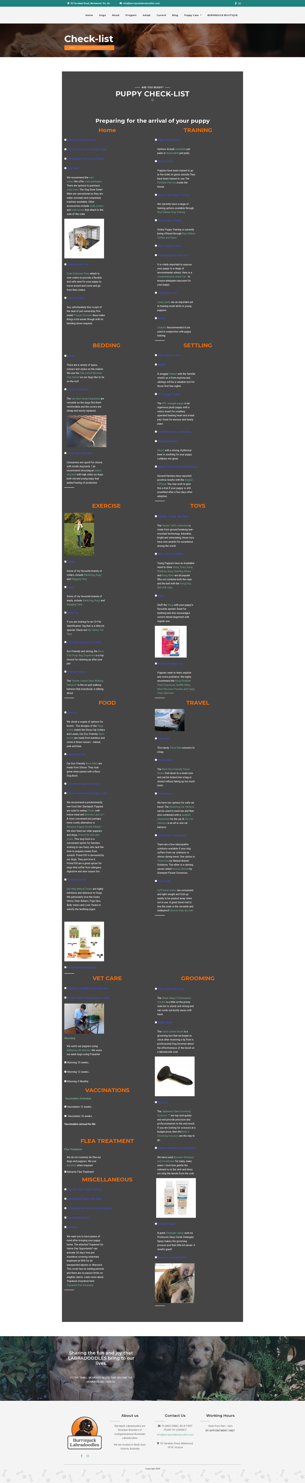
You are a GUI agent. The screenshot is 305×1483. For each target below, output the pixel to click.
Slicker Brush (165, 1022)
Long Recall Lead (167, 292)
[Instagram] (239, 3)
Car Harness (164, 793)
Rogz (99, 574)
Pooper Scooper (82, 315)
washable (180, 149)
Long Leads (163, 302)
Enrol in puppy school (169, 245)
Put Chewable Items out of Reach (85, 158)
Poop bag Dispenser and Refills (84, 642)
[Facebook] (235, 3)
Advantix (71, 1165)
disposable (172, 153)
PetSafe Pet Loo (166, 182)
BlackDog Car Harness (181, 806)
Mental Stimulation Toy (170, 663)
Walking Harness (76, 671)
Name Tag (72, 612)
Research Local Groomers (172, 1257)
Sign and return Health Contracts (85, 1189)
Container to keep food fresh (83, 783)
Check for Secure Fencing (81, 139)
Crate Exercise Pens (78, 273)
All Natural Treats (76, 879)
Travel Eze (163, 860)
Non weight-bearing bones (81, 967)
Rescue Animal (180, 868)
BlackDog (89, 574)
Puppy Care (192, 15)
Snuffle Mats (183, 684)
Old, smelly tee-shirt (169, 355)
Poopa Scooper (75, 297)
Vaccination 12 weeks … (80, 1106)
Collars (71, 561)
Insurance (72, 1227)
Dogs (102, 15)
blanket (172, 373)
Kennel (71, 355)
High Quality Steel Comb (171, 988)
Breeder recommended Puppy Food (87, 793)
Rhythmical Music (167, 441)
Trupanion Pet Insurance (80, 1285)
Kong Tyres (179, 567)
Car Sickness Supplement (172, 835)
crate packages (93, 181)
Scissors (163, 1102)
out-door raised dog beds (85, 398)
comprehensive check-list (171, 276)
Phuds (91, 810)
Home (89, 15)
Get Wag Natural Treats (79, 888)
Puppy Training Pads (169, 139)
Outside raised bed (77, 389)
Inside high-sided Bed (79, 453)
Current (161, 15)
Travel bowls (165, 759)
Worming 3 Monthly (77, 1081)
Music (160, 450)
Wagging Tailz (79, 579)
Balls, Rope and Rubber (170, 553)
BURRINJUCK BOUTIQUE (222, 15)
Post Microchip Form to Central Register (89, 1208)
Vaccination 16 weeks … (80, 1116)
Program (130, 15)
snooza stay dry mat (181, 910)
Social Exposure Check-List (173, 255)
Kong (160, 595)
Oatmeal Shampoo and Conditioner (177, 1148)
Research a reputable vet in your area (87, 988)
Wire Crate (73, 168)
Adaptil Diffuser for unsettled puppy (178, 466)
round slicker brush (172, 1031)
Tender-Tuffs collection (175, 525)
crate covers (96, 205)
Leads (70, 587)
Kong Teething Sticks (179, 571)
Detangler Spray (166, 1223)
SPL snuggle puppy (172, 403)
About (115, 15)
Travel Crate (164, 881)
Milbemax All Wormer (78, 1050)
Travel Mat (163, 738)
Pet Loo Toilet (165, 161)
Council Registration (78, 1217)
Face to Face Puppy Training (173, 194)
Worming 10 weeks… (78, 1062)
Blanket (162, 364)
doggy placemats (76, 754)
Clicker (161, 318)
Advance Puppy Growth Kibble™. (84, 826)
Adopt (146, 15)
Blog (175, 15)
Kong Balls (167, 575)
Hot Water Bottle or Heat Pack (174, 431)
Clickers (161, 327)
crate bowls (77, 209)
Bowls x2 (72, 712)
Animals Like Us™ (94, 814)
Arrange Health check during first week (88, 997)
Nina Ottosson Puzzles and (172, 689)
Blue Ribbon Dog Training (171, 212)
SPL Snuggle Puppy (169, 394)
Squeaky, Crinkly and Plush (173, 516)
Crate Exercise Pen (77, 264)
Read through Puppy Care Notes (85, 1198)
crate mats (72, 189)
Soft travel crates (166, 890)
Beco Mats (92, 763)
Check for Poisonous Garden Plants (87, 149)
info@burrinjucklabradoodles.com (141, 3)
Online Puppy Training (170, 220)
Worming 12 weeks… (78, 1071)
